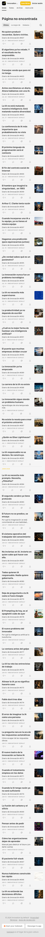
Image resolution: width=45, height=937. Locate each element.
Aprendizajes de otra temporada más (15, 406)
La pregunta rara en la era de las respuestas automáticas (16, 733)
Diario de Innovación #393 (13, 298)
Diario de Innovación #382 (13, 540)
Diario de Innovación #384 (13, 484)
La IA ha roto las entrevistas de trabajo (16, 665)
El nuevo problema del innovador (13, 630)
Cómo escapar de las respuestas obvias (15, 739)
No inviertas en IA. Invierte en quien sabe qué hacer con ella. (17, 555)
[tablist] (16, 25)
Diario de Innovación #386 (13, 440)
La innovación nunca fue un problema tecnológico (16, 276)
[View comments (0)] (13, 43)
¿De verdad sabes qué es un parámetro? (16, 258)
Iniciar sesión (37, 3)
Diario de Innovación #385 (13, 458)
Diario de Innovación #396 (13, 245)
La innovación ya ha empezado (12, 368)
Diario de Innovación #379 (13, 599)
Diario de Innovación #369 (13, 811)
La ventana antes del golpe (15, 649)
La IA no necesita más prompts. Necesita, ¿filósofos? (13, 478)
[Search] (40, 25)
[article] (22, 37)
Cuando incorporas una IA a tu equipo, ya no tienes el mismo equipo (16, 221)
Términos (13, 920)
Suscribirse (25, 3)
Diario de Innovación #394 (13, 280)
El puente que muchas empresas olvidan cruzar (14, 350)
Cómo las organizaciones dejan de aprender (14, 839)
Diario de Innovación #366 (13, 879)
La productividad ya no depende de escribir (13, 311)
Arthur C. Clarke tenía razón (16, 203)
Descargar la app (34, 926)
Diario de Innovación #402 (13, 135)
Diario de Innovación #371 (13, 776)
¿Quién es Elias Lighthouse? (16, 437)
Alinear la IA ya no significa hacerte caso (15, 683)
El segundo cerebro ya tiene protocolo (16, 497)
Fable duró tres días (12, 699)
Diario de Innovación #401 (13, 156)
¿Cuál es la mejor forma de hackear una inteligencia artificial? (15, 331)
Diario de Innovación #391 (13, 337)
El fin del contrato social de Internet (15, 169)
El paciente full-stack (13, 858)
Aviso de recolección (27, 920)
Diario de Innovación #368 (13, 826)
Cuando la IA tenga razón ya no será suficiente (16, 789)
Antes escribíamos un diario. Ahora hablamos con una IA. (16, 89)
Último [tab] (6, 25)
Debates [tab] (26, 25)
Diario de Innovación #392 (13, 316)
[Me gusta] (3, 413)
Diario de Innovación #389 (13, 372)
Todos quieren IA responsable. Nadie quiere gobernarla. (15, 575)
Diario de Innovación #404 (13, 94)
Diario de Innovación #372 (13, 758)
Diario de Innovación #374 (13, 702)
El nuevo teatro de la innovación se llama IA (13, 753)
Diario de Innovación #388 (13, 387)
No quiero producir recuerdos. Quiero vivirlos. (15, 33)
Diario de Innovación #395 (13, 263)
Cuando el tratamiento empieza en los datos (13, 771)
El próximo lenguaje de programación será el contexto (13, 150)
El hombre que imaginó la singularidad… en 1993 (14, 187)
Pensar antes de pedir (13, 823)
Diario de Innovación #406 (13, 58)
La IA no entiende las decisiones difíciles (12, 892)
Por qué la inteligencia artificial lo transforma (15, 635)
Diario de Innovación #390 (13, 355)
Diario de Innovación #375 (13, 687)
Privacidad (34, 917)
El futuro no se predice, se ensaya (15, 515)
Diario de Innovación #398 (13, 206)
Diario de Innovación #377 (13, 652)
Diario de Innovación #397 (13, 227)
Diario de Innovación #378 (13, 617)
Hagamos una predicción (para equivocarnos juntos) (15, 240)
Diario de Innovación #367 (13, 862)
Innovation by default (16, 40)
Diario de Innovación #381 (13, 560)
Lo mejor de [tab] (15, 25)
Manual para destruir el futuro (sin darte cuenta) (16, 845)
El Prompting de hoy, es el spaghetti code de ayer (15, 612)
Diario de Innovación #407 (13, 38)
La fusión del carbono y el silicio (15, 807)
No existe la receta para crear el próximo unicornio (16, 421)
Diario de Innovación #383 (13, 502)
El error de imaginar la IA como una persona (14, 715)
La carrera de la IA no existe (16, 384)
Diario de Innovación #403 (13, 114)
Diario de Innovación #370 (13, 794)
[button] (4, 8)
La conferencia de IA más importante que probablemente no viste (14, 129)
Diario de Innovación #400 (13, 174)
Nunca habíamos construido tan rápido (16, 875)
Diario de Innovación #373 (13, 720)
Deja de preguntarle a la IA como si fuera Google (15, 594)
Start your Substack (14, 926)
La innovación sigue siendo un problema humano (15, 400)
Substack (10, 932)
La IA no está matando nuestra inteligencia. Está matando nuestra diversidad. (16, 109)
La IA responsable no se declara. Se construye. (14, 453)
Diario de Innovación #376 (13, 670)
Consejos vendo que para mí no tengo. (16, 71)
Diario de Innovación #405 (13, 76)
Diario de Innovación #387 (13, 425)
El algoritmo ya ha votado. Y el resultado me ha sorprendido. (16, 52)
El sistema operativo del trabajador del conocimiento (16, 535)
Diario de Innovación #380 (13, 581)
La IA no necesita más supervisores (13, 294)
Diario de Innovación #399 (13, 191)
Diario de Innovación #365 (13, 897)
